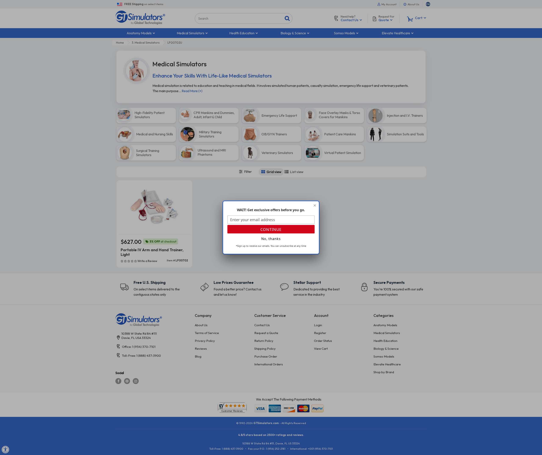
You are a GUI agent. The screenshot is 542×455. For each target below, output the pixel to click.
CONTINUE (271, 229)
